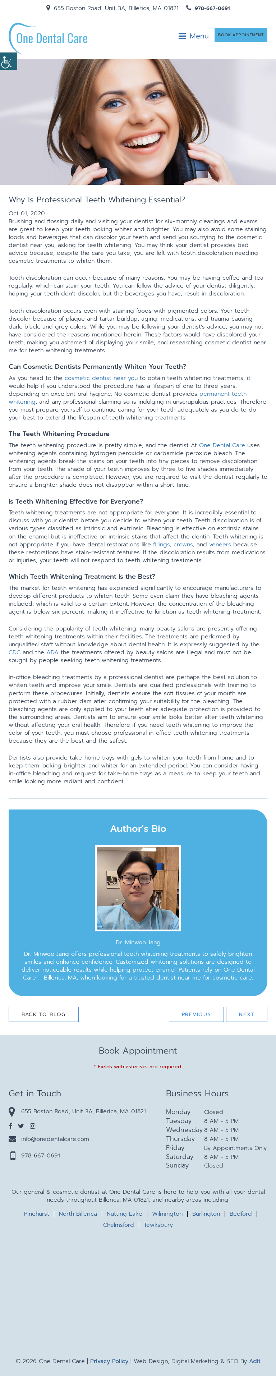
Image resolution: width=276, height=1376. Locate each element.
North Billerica (78, 1214)
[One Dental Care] (48, 38)
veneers (220, 544)
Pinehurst (36, 1214)
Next (246, 1014)
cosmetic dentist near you (101, 378)
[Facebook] (10, 1126)
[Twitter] (21, 1126)
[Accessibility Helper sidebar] (8, 61)
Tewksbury (158, 1225)
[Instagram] (32, 1126)
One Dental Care (222, 445)
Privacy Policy (109, 1361)
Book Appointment (241, 35)
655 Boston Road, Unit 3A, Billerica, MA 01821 (115, 8)
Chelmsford (118, 1225)
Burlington (206, 1214)
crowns (183, 544)
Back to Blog (44, 1014)
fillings (161, 544)
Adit (255, 1361)
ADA (52, 652)
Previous (196, 1014)
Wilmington (167, 1214)
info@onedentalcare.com (55, 1139)
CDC (14, 652)
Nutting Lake (124, 1214)
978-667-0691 (211, 8)
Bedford (241, 1214)
